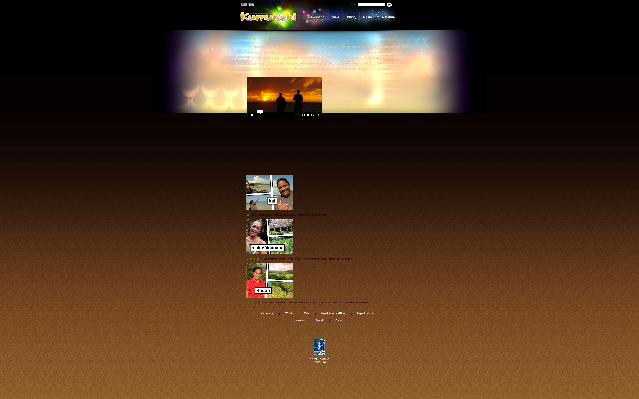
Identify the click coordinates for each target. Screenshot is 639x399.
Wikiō (351, 17)
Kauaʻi (249, 302)
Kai (247, 215)
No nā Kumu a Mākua (379, 17)
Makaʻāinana (252, 259)
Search (353, 4)
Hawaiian (299, 320)
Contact (339, 320)
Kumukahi (268, 21)
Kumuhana (315, 17)
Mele (335, 17)
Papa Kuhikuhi (365, 313)
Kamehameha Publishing (319, 350)
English (319, 320)
